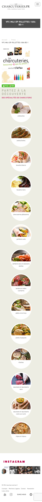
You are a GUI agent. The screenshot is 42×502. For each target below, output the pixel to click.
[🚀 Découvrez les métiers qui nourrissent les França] (5, 470)
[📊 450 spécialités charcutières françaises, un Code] (29, 470)
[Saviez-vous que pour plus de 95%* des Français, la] (21, 470)
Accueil (4, 40)
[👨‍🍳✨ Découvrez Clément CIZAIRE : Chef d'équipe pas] (13, 470)
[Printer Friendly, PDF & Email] (8, 86)
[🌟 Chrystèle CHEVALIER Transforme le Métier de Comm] (36, 470)
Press (13, 40)
